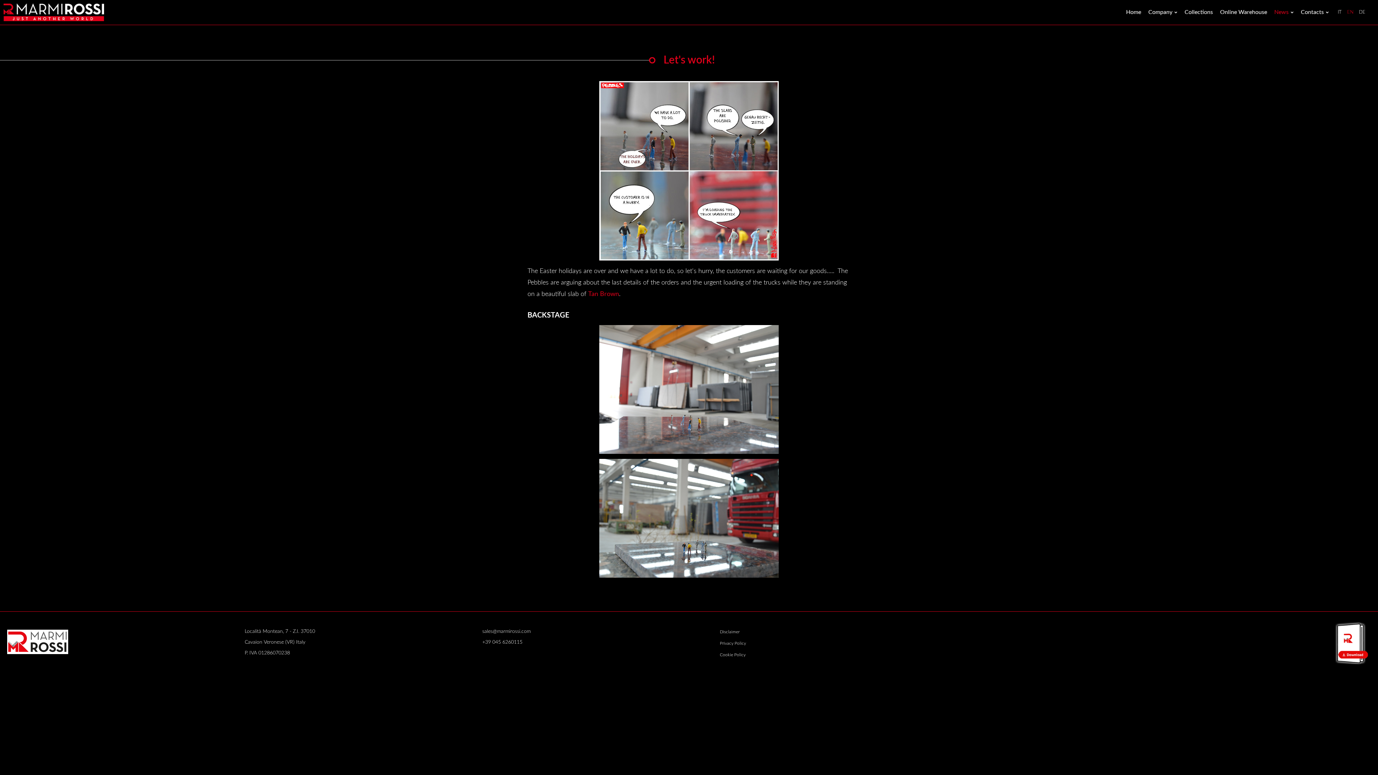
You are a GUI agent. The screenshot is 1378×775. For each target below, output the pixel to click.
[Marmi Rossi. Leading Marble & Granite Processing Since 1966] (54, 12)
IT (1340, 12)
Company (1160, 12)
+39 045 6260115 (502, 642)
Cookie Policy (733, 655)
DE (1362, 12)
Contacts (1312, 12)
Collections (1199, 12)
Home (1133, 12)
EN (1350, 12)
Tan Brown (603, 294)
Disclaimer (730, 632)
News (1281, 12)
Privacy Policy (733, 643)
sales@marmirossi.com (506, 631)
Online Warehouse (1243, 12)
